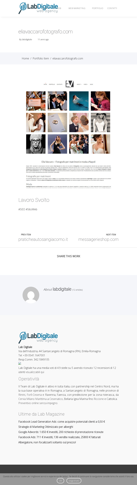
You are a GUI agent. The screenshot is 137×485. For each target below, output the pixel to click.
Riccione (99, 399)
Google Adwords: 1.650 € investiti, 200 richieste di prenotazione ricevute (60, 432)
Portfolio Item (41, 58)
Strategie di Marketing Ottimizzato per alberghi (45, 427)
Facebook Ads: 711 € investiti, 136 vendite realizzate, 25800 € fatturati (59, 437)
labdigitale (27, 39)
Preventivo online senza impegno (37, 403)
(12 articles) (77, 289)
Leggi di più (74, 480)
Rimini (21, 395)
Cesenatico (56, 399)
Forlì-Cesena (34, 395)
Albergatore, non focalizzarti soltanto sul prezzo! (47, 442)
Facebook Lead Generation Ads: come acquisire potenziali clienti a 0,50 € (61, 421)
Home (25, 58)
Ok (60, 480)
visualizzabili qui (35, 372)
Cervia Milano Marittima (32, 399)
